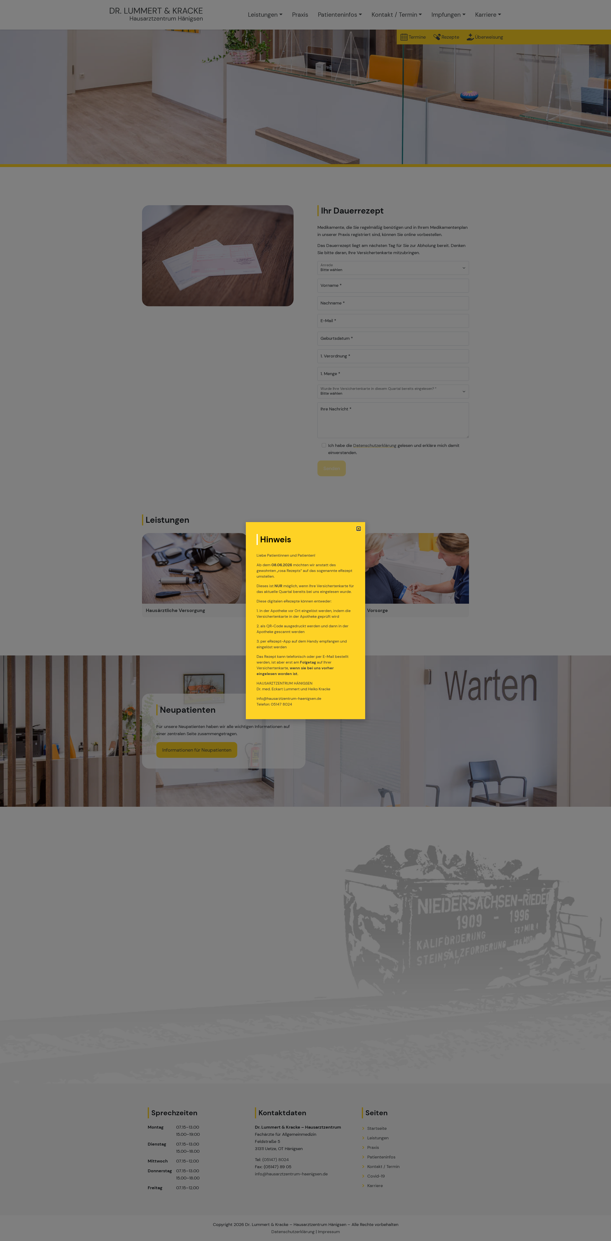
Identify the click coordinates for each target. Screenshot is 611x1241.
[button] (358, 528)
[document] (305, 620)
